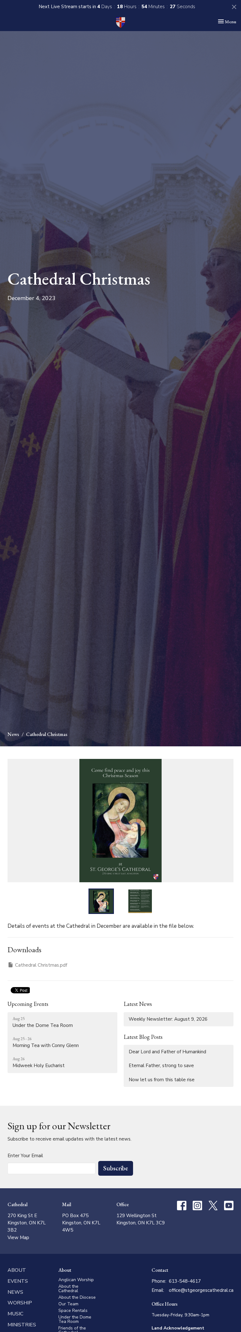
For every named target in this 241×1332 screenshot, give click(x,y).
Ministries (22, 1324)
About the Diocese (77, 1297)
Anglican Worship (76, 1280)
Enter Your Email (25, 1155)
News (13, 734)
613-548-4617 (185, 1281)
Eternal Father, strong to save (161, 1065)
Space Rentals (73, 1310)
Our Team (68, 1304)
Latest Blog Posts (143, 1036)
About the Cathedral (68, 1288)
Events (18, 1281)
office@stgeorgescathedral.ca (201, 1290)
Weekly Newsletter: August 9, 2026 (168, 1019)
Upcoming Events (28, 1003)
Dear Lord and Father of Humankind (167, 1052)
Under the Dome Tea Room (74, 1319)
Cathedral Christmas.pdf (41, 965)
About (17, 1270)
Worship (20, 1302)
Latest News (138, 1003)
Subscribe (115, 1168)
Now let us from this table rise (162, 1080)
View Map (18, 1237)
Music (15, 1313)
